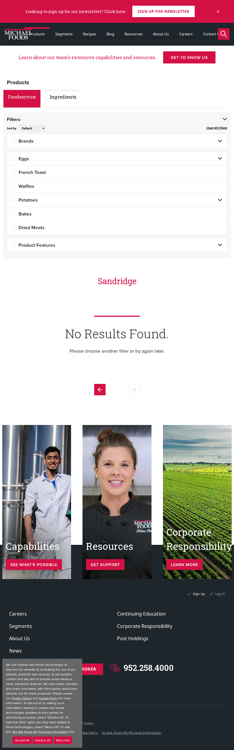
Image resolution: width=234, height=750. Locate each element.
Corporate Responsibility (145, 626)
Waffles (26, 186)
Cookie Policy (87, 733)
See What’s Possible (33, 564)
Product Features (37, 244)
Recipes (89, 34)
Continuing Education (141, 614)
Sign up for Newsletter (163, 11)
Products (37, 34)
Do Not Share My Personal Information (131, 733)
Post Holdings (132, 638)
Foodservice (22, 97)
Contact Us (212, 34)
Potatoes (28, 199)
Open (225, 119)
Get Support (105, 564)
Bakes (25, 213)
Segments (64, 34)
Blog (110, 34)
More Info (63, 740)
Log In (220, 594)
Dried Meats (32, 227)
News (15, 651)
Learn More (184, 564)
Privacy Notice (22, 698)
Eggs (24, 158)
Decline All (42, 740)
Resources (134, 34)
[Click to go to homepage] (18, 34)
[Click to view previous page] (100, 389)
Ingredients (63, 97)
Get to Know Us (189, 57)
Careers (186, 34)
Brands (26, 140)
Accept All (22, 740)
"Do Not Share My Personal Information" (40, 732)
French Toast (32, 172)
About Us (161, 34)
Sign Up (199, 594)
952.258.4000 (149, 667)
